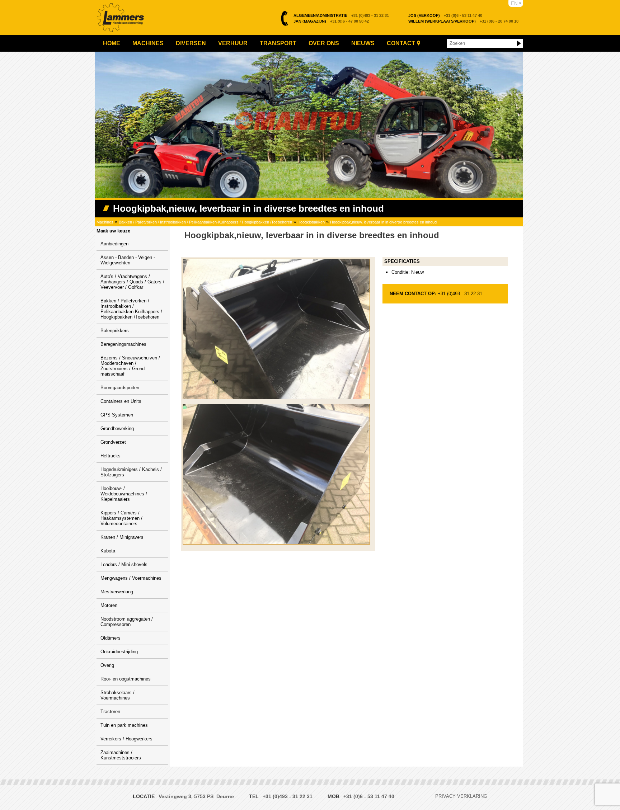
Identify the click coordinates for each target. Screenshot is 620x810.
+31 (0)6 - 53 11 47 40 (445, 15)
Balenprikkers (114, 330)
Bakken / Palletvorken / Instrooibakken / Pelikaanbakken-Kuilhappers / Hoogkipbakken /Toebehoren (205, 222)
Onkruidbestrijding (119, 651)
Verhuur (233, 43)
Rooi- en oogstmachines (125, 679)
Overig (107, 665)
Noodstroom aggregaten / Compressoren (126, 621)
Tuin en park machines (124, 725)
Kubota (107, 551)
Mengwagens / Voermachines (130, 578)
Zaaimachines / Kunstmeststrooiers (120, 755)
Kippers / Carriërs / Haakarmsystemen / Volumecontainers (121, 518)
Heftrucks (110, 455)
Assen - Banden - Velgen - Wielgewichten (127, 260)
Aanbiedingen (114, 243)
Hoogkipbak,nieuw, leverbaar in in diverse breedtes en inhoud (383, 222)
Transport (278, 43)
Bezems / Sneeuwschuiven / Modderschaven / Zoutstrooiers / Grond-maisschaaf (130, 366)
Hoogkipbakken (311, 222)
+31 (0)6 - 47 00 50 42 (331, 21)
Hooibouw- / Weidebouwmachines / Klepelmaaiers (123, 494)
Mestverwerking (116, 591)
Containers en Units (120, 401)
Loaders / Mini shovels (123, 564)
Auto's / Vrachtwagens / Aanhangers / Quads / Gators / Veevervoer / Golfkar (132, 282)
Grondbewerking (117, 428)
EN (514, 3)
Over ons (324, 43)
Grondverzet (113, 442)
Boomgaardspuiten (119, 387)
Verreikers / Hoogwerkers (126, 738)
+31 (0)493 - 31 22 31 (341, 15)
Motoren (108, 605)
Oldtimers (110, 638)
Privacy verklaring (461, 796)
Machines (148, 43)
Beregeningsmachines (123, 344)
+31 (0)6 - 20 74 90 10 (463, 21)
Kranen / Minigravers (122, 537)
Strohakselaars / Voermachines (117, 695)
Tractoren (110, 711)
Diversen (191, 43)
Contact (401, 43)
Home (111, 43)
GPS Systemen (116, 415)
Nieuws (363, 43)
